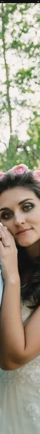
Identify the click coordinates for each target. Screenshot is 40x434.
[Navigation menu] (38, 1)
